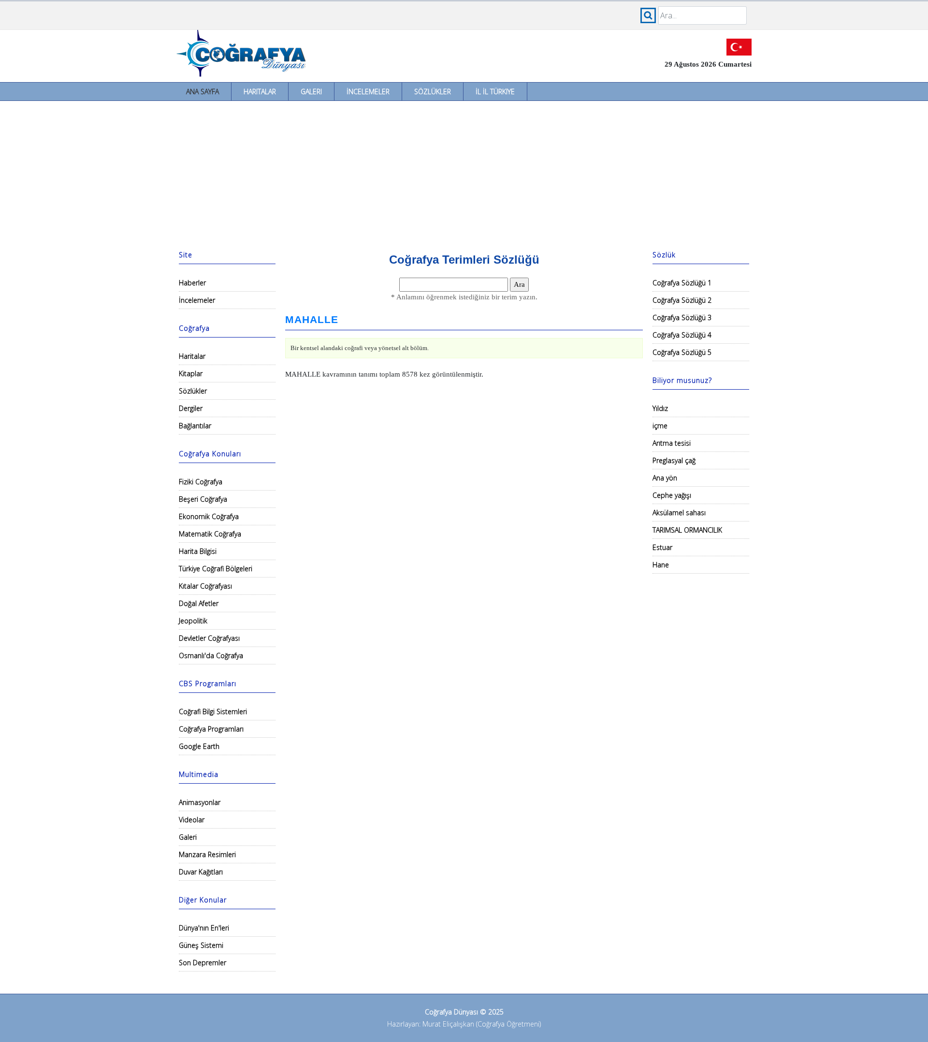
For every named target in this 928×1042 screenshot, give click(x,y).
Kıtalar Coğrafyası (205, 586)
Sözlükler (432, 91)
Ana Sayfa (202, 91)
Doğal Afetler (198, 603)
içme (659, 425)
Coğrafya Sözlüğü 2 (681, 300)
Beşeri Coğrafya (203, 499)
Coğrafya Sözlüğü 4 (681, 334)
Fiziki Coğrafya (200, 481)
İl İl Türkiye (495, 91)
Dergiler (191, 408)
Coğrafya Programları (211, 728)
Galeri (311, 91)
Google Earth (199, 746)
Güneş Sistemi (201, 945)
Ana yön (664, 477)
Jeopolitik (193, 620)
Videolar (191, 819)
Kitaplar (191, 373)
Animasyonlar (199, 802)
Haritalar (260, 91)
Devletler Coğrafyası (209, 638)
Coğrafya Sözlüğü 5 (681, 352)
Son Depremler (202, 962)
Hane (660, 564)
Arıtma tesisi (671, 443)
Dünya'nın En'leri (204, 927)
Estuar (662, 547)
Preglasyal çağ (674, 460)
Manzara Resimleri (207, 854)
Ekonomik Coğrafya (209, 516)
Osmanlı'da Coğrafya (211, 655)
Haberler (192, 282)
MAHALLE (311, 319)
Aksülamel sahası (679, 512)
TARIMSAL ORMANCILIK (687, 530)
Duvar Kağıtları (201, 871)
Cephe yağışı (671, 495)
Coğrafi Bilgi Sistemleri (213, 711)
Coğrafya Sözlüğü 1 (681, 282)
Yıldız (660, 408)
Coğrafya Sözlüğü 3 (681, 317)
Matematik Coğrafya (210, 533)
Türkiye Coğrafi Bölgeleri (215, 568)
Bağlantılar (195, 425)
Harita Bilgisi (198, 551)
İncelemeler (368, 91)
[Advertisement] (464, 173)
